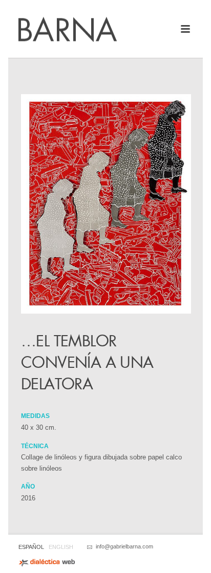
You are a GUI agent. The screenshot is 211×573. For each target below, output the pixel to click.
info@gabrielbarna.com (124, 546)
